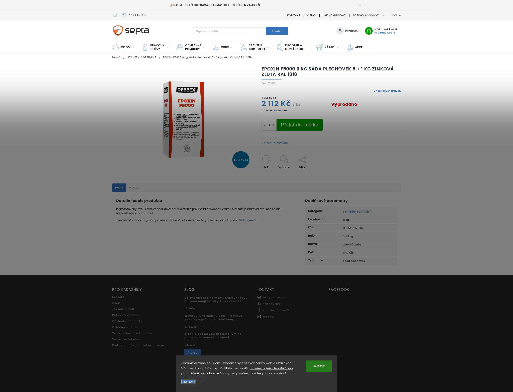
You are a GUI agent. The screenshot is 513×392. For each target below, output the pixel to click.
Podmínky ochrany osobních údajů (138, 345)
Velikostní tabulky (125, 339)
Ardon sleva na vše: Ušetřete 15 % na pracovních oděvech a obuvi (212, 335)
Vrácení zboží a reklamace (132, 333)
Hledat (277, 31)
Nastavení (189, 381)
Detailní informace (275, 143)
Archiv (192, 352)
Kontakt (293, 15)
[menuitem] (125, 47)
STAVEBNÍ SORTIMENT (357, 212)
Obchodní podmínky (127, 321)
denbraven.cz (246, 220)
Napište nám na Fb (276, 310)
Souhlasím (319, 366)
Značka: (387, 91)
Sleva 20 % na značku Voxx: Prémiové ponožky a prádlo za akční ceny (213, 317)
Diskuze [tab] (134, 187)
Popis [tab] (119, 187)
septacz (269, 316)
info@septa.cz (273, 297)
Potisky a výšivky (365, 15)
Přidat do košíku (299, 124)
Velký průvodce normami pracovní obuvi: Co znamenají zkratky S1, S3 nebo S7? (216, 299)
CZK (395, 15)
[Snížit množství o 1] (264, 125)
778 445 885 (272, 303)
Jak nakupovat (334, 15)
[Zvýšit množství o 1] (273, 125)
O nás (311, 15)
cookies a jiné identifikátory (271, 368)
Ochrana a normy (125, 327)
